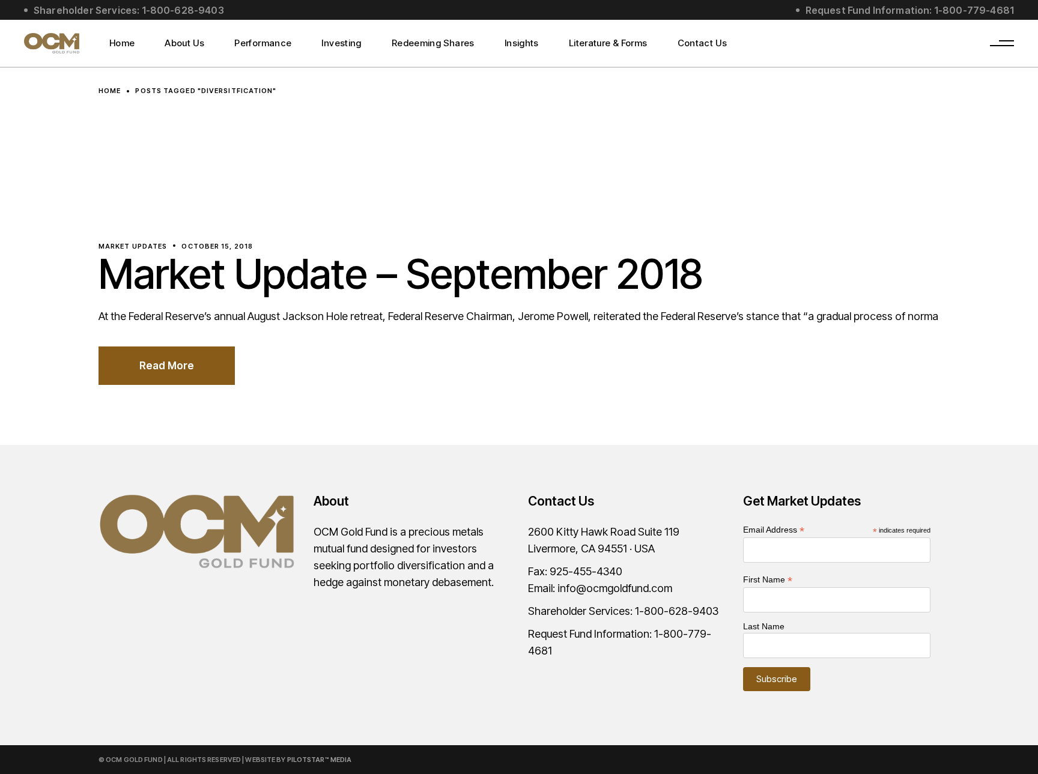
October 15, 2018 (217, 246)
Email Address (773, 530)
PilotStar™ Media (319, 759)
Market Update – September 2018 (401, 273)
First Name (767, 579)
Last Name (764, 626)
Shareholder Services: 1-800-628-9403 (129, 10)
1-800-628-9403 (676, 611)
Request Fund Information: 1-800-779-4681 (910, 10)
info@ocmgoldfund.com (614, 588)
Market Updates (133, 246)
